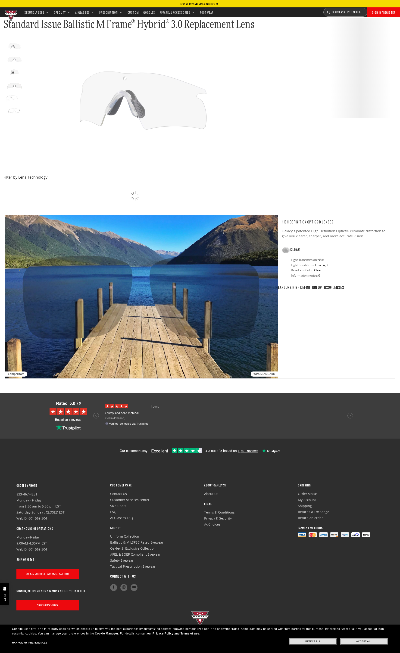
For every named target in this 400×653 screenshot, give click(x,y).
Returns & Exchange (313, 512)
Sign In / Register (383, 12)
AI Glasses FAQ (121, 518)
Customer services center (130, 500)
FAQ (113, 512)
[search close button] (370, 10)
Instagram (123, 587)
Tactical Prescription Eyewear (133, 566)
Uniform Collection (124, 536)
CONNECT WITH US (123, 576)
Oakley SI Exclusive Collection (133, 548)
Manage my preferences (30, 642)
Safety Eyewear (122, 560)
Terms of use (190, 633)
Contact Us (118, 494)
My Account (307, 500)
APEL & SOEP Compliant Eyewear (135, 554)
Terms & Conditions (219, 512)
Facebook (113, 587)
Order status (308, 494)
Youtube (134, 587)
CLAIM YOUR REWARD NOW (47, 605)
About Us (211, 494)
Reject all (313, 641)
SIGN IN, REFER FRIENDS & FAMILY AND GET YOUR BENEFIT (48, 574)
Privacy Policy (163, 633)
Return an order (310, 518)
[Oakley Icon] (10, 12)
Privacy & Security (218, 518)
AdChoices (212, 524)
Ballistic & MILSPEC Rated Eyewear (136, 542)
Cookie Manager (106, 633)
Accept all (364, 641)
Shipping (305, 506)
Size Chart (118, 506)
